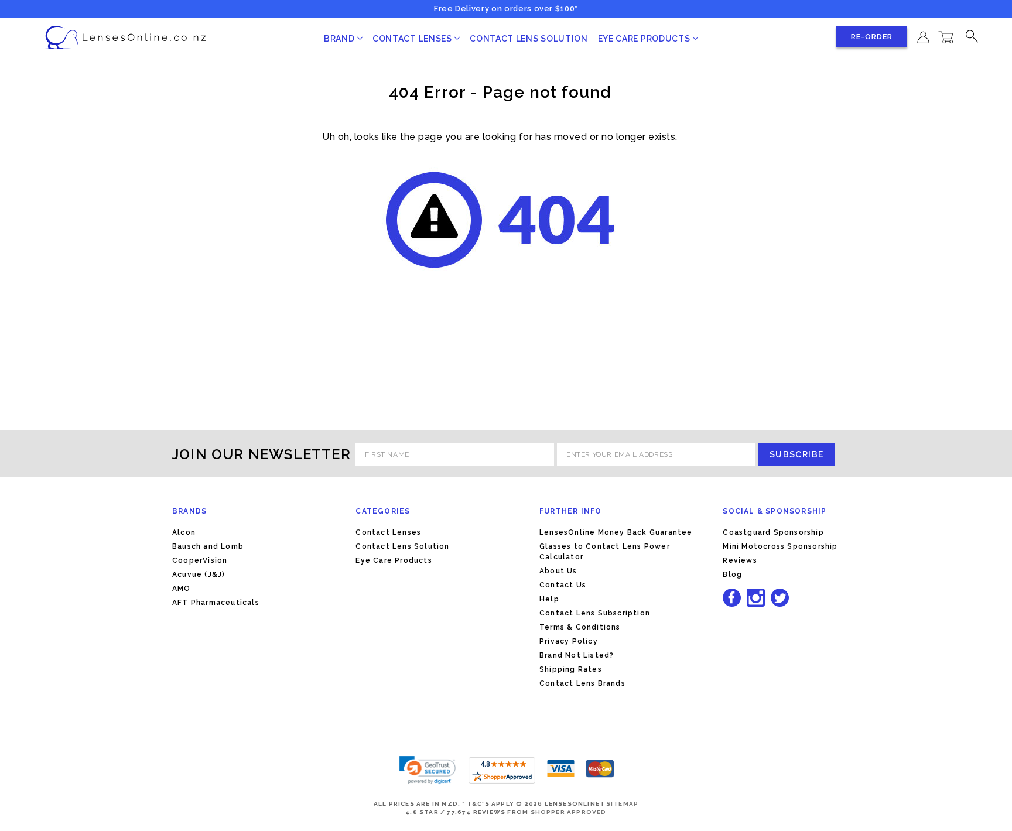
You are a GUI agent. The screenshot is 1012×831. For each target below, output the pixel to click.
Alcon (184, 532)
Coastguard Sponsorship (773, 532)
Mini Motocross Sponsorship (780, 546)
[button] (427, 770)
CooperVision (199, 560)
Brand (340, 38)
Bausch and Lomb (208, 546)
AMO (181, 588)
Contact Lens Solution (529, 38)
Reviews (740, 560)
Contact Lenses (413, 38)
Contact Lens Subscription (594, 613)
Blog (732, 574)
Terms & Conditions (580, 627)
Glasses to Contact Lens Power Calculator (604, 551)
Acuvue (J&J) (198, 574)
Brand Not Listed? (576, 655)
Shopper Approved (569, 812)
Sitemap (622, 804)
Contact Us (562, 585)
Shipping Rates (570, 669)
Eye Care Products (645, 38)
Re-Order (872, 36)
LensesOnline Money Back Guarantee (616, 532)
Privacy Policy (568, 641)
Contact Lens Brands (582, 683)
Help (549, 599)
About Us (558, 571)
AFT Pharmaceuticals (215, 603)
